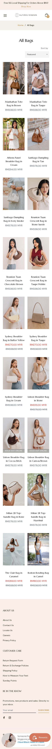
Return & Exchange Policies (16, 665)
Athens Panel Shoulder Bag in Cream (13, 161)
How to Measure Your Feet (15, 675)
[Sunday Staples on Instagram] (10, 717)
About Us (7, 620)
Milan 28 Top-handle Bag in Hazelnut (38, 517)
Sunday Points (10, 680)
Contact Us (8, 625)
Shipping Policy (10, 670)
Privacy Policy (9, 640)
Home (20, 25)
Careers (6, 635)
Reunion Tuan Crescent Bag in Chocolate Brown (13, 280)
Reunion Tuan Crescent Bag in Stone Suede (38, 221)
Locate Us (7, 630)
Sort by (44, 48)
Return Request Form (13, 660)
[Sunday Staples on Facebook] (4, 717)
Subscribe (43, 710)
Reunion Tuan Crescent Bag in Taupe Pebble (38, 280)
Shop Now (26, 6)
